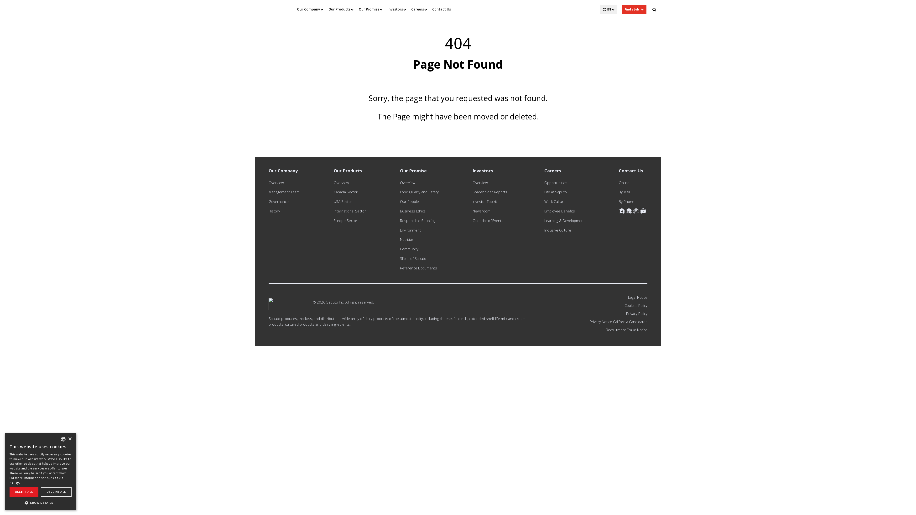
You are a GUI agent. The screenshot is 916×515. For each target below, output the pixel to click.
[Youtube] (643, 211)
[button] (41, 502)
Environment (410, 230)
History (274, 211)
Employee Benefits (559, 211)
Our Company (308, 9)
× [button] (70, 439)
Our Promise (369, 9)
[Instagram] (636, 211)
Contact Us (441, 9)
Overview (276, 182)
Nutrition (407, 239)
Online (624, 182)
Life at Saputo (555, 192)
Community (409, 249)
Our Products (339, 9)
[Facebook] (622, 211)
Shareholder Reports (491, 192)
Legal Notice (637, 297)
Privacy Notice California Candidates (618, 321)
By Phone (626, 201)
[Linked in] (629, 211)
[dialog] (40, 471)
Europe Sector (345, 220)
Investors (395, 9)
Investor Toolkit (485, 201)
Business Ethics (413, 211)
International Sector (350, 211)
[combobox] (63, 439)
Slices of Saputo (413, 258)
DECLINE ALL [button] (56, 492)
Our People (409, 201)
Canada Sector (346, 192)
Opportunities (555, 182)
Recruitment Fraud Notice (626, 329)
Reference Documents (418, 268)
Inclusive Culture (557, 230)
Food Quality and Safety (419, 192)
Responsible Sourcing (417, 220)
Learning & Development (564, 220)
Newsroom (481, 211)
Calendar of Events (488, 220)
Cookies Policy (636, 305)
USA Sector (343, 201)
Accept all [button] (24, 492)
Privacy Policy (636, 313)
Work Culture (555, 201)
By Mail (624, 192)
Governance (279, 201)
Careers (417, 9)
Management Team (284, 192)
